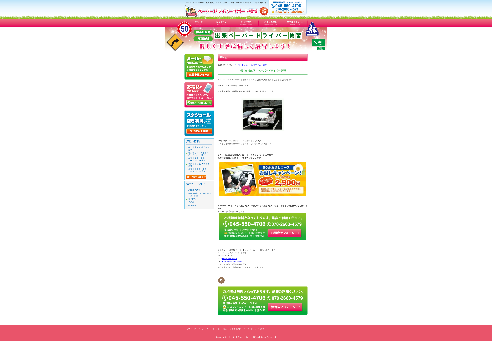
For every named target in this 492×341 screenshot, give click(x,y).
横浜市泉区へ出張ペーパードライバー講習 (198, 159)
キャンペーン (193, 199)
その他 (191, 202)
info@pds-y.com (229, 259)
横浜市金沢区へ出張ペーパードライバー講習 (199, 154)
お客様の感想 (194, 190)
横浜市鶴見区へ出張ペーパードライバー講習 (199, 170)
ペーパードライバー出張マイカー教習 (250, 65)
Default (192, 205)
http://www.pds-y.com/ (232, 261)
